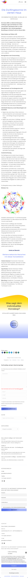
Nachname (3, 497)
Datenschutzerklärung (15, 576)
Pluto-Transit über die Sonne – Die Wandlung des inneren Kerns (12, 448)
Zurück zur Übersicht (14, 250)
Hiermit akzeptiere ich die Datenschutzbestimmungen (14, 507)
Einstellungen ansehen (14, 573)
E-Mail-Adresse (4, 502)
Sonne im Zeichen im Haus (16, 357)
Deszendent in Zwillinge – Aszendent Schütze (15, 456)
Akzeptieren (14, 565)
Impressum (22, 576)
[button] (26, 552)
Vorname (3, 492)
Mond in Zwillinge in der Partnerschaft (13, 438)
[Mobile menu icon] (25, 2)
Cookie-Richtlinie (7, 576)
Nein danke (14, 569)
